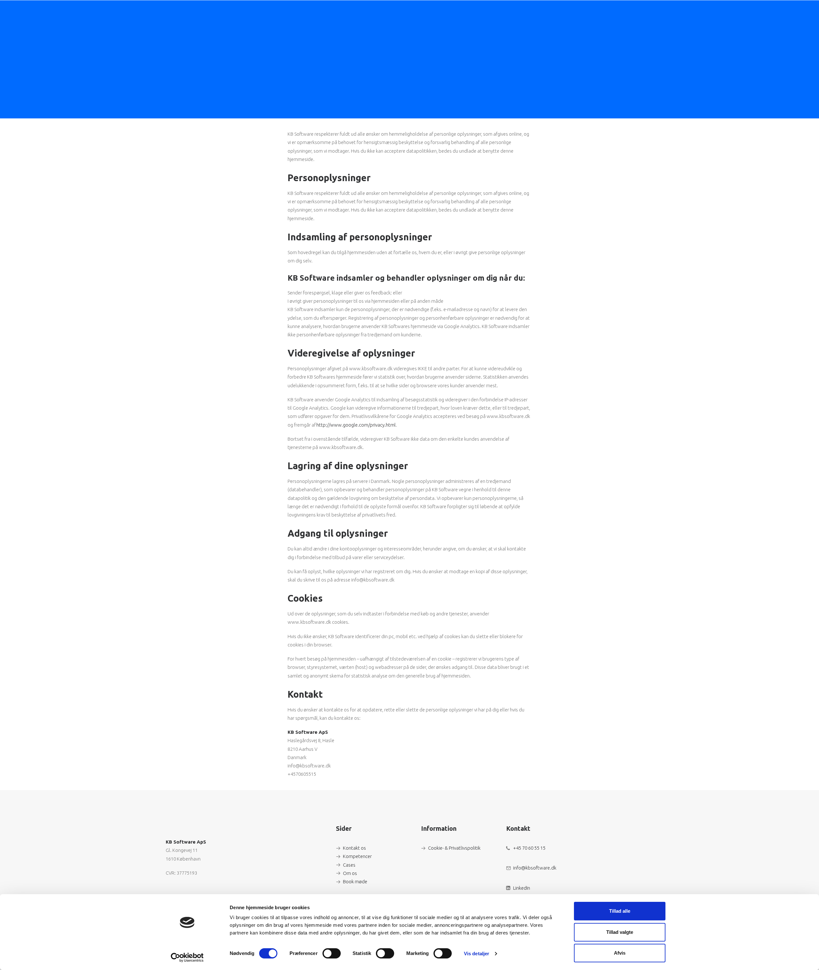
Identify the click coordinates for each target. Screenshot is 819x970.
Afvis (619, 953)
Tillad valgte (619, 932)
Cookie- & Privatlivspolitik (454, 848)
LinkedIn (521, 888)
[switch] (331, 953)
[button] (641, 13)
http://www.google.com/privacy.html (356, 425)
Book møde (355, 881)
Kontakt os (354, 848)
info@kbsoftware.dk (534, 867)
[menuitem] (413, 13)
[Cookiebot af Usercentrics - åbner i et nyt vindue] (187, 957)
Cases (489, 13)
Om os (514, 13)
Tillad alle (619, 911)
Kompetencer (357, 856)
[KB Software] (202, 13)
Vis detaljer (476, 953)
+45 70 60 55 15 (529, 848)
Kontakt (544, 13)
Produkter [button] (451, 13)
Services (410, 13)
